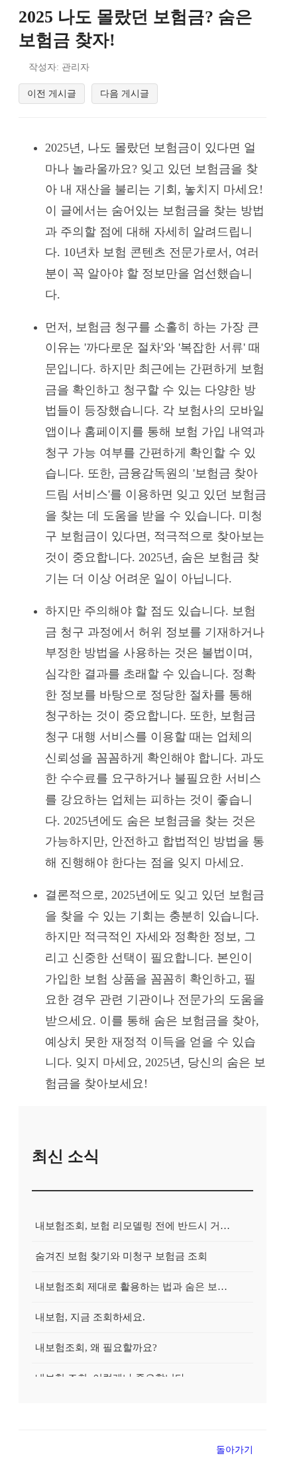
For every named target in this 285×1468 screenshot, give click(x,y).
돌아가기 (234, 1449)
